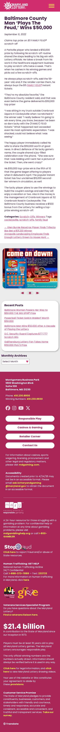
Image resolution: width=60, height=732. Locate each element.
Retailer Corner (30, 436)
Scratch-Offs (27, 216)
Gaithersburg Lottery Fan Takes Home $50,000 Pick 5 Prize (26, 343)
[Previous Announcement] (22, 293)
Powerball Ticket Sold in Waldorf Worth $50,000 (26, 319)
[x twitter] (28, 408)
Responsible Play (29, 418)
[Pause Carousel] (30, 293)
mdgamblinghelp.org (16, 533)
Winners (40, 216)
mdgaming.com (29, 464)
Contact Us (29, 445)
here (26, 580)
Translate (12, 723)
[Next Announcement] (37, 293)
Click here (9, 552)
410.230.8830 (35, 399)
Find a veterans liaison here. (20, 614)
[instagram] (14, 408)
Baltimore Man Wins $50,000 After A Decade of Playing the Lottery (29, 327)
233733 (42, 573)
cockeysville (11, 220)
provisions (16, 684)
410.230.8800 (22, 395)
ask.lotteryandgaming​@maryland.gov (23, 484)
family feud (41, 220)
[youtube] (21, 408)
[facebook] (8, 408)
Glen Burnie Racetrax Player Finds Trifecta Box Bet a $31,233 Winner (29, 229)
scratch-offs (26, 220)
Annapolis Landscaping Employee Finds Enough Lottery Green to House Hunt (26, 235)
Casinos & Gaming (29, 427)
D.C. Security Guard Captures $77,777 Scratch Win (25, 335)
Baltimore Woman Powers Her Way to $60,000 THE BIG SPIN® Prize (26, 311)
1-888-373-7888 (19, 573)
